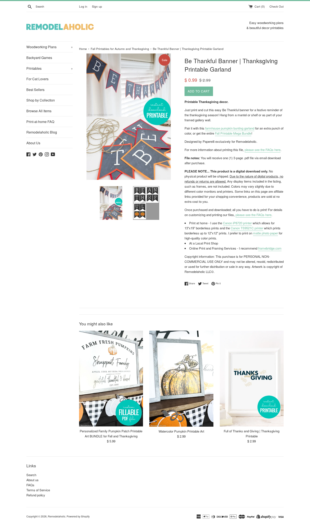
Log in (83, 6)
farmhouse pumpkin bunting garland (229, 128)
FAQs (30, 485)
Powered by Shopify (78, 516)
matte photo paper (265, 233)
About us (32, 480)
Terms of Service (38, 490)
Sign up (97, 6)
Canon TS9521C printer (247, 228)
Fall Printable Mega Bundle (233, 133)
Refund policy (35, 495)
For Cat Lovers (37, 78)
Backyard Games (39, 57)
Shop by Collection (40, 100)
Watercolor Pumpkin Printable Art (181, 431)
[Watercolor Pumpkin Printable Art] (181, 379)
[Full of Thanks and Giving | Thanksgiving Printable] (252, 378)
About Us (33, 142)
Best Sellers (35, 89)
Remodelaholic (56, 516)
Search (31, 475)
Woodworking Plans (49, 46)
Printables (49, 68)
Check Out (277, 6)
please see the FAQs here (262, 149)
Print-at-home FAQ (40, 121)
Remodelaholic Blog (41, 132)
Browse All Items (38, 110)
